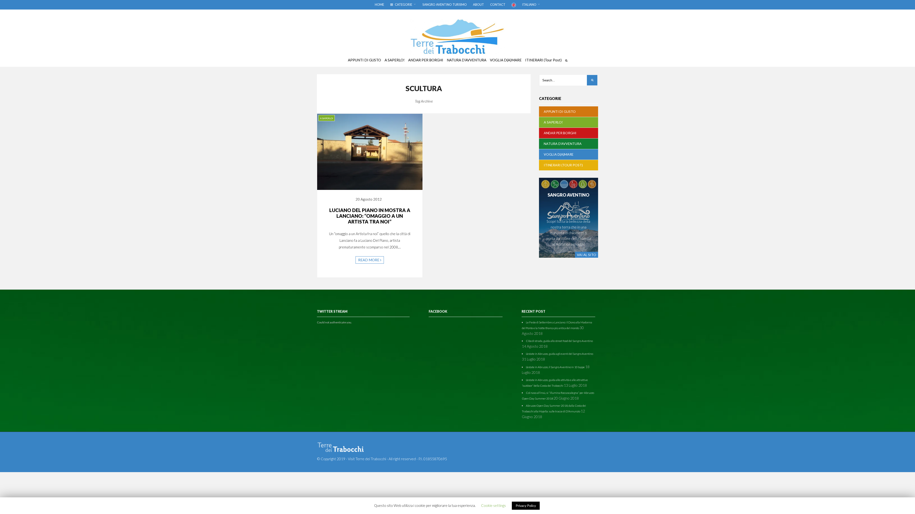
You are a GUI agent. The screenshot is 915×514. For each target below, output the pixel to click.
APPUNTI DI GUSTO (560, 111)
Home (379, 4)
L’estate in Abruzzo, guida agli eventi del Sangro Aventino (559, 354)
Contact (497, 4)
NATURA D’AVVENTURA (563, 144)
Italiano (529, 4)
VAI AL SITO (586, 255)
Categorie (403, 4)
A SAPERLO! (326, 118)
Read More (369, 260)
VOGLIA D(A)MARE (559, 154)
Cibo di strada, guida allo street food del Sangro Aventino (559, 341)
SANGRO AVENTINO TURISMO (444, 4)
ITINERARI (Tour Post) (563, 165)
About (478, 4)
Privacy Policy (526, 506)
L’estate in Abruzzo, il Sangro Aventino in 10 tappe (555, 367)
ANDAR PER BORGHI (560, 133)
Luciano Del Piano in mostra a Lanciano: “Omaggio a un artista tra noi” (369, 215)
